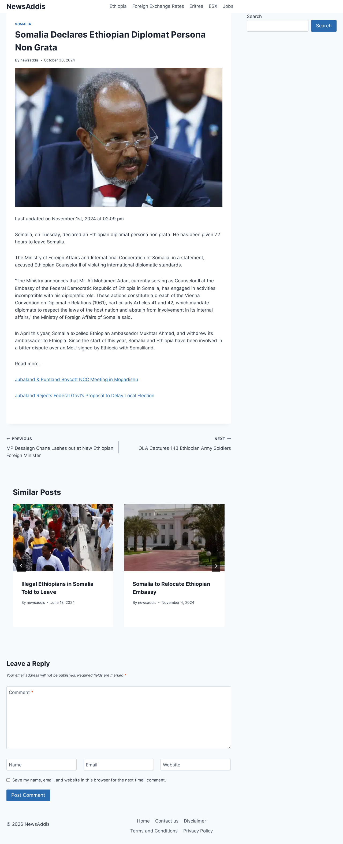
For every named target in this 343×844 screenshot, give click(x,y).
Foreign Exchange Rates (158, 6)
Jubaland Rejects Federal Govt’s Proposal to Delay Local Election (84, 395)
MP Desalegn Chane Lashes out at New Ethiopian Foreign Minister (59, 447)
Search (254, 16)
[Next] (216, 565)
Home (143, 821)
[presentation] (63, 537)
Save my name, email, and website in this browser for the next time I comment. (89, 780)
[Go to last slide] (21, 565)
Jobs (228, 6)
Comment (21, 692)
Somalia (23, 24)
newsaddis (29, 60)
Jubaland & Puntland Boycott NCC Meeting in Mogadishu (76, 379)
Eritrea (196, 6)
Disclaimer (195, 821)
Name (15, 765)
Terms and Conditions (154, 831)
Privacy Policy (198, 831)
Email (91, 765)
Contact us (166, 821)
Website (171, 765)
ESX (213, 6)
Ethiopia (118, 6)
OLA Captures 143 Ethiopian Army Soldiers (185, 444)
